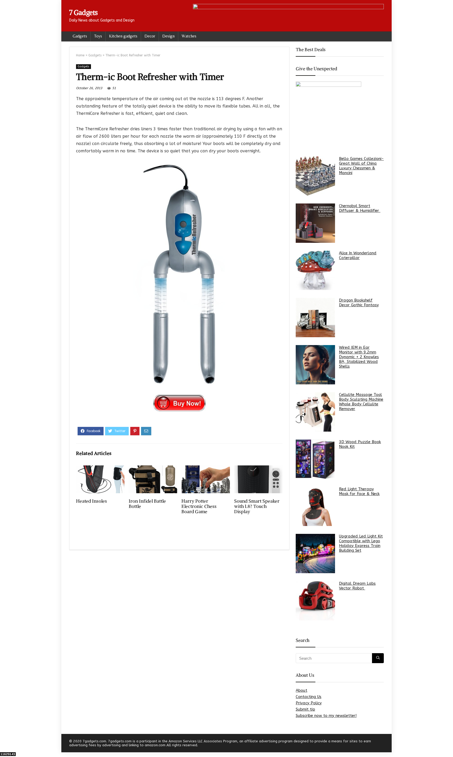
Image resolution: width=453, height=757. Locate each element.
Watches (189, 36)
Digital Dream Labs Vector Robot (357, 585)
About (301, 690)
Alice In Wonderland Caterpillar (357, 255)
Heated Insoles (91, 501)
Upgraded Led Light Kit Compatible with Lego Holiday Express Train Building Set (361, 543)
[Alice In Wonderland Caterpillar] (315, 270)
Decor (149, 36)
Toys (98, 36)
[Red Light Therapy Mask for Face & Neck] (315, 506)
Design (168, 36)
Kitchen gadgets (123, 36)
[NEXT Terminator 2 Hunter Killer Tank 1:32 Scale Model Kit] (448, 744)
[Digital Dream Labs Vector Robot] (315, 600)
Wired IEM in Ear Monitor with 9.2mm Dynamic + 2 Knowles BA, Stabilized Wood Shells (359, 357)
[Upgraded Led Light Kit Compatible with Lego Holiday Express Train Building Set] (315, 553)
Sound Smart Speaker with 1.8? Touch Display (256, 506)
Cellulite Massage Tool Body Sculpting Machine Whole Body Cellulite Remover (361, 401)
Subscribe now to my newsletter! (326, 715)
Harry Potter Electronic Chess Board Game (199, 506)
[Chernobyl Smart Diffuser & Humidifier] (315, 223)
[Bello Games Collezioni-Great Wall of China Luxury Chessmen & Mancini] (315, 176)
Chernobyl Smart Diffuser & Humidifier (359, 208)
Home (80, 55)
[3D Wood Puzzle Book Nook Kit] (315, 459)
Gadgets (80, 36)
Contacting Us (308, 696)
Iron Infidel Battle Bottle (147, 503)
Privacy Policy (309, 703)
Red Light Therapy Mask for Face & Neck (359, 491)
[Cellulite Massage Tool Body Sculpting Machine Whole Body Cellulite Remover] (315, 412)
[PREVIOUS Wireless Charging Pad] (5, 744)
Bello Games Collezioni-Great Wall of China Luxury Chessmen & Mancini (361, 165)
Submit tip (305, 709)
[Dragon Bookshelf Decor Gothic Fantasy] (315, 317)
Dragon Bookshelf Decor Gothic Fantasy (359, 302)
